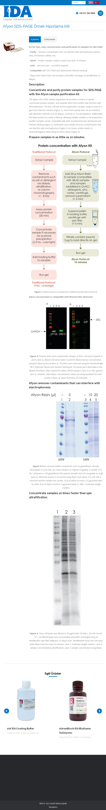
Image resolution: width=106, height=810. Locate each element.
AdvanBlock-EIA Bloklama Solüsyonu (75, 730)
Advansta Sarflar (13, 733)
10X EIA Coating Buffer (20, 728)
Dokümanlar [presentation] (49, 39)
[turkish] (96, 3)
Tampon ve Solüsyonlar (30, 733)
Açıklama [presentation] (35, 39)
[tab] (35, 39)
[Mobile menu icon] (100, 13)
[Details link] (31, 701)
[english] (90, 2)
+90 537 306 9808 (87, 13)
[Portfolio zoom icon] (23, 701)
